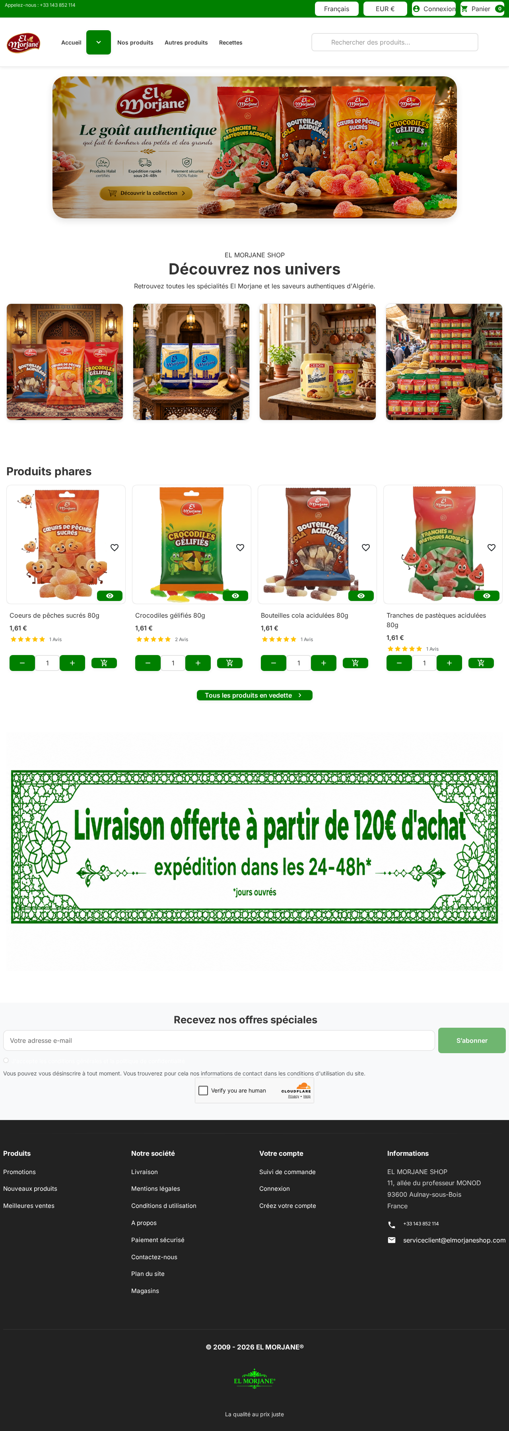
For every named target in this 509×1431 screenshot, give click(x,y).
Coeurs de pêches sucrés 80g (54, 607)
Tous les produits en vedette (254, 687)
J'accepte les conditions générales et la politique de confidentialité (98, 1052)
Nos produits (135, 42)
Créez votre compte (287, 1197)
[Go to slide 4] (285, 201)
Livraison (144, 1163)
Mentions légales (155, 1180)
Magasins (145, 1282)
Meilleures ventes (28, 1197)
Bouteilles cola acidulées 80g (304, 607)
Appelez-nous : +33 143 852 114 (40, 5)
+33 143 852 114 (421, 1215)
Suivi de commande (287, 1163)
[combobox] (394, 42)
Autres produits (186, 42)
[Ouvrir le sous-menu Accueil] (98, 42)
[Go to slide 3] (265, 201)
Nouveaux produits (30, 1180)
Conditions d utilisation (163, 1197)
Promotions (19, 1163)
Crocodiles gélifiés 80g (170, 607)
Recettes (231, 42)
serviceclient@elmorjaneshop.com (454, 1232)
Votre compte (281, 1145)
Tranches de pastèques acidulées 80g (436, 611)
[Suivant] (426, 143)
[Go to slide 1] (223, 201)
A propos (144, 1214)
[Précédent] (82, 143)
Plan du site (148, 1265)
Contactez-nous (154, 1248)
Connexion (274, 1180)
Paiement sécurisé (158, 1231)
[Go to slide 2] (244, 201)
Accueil (71, 42)
